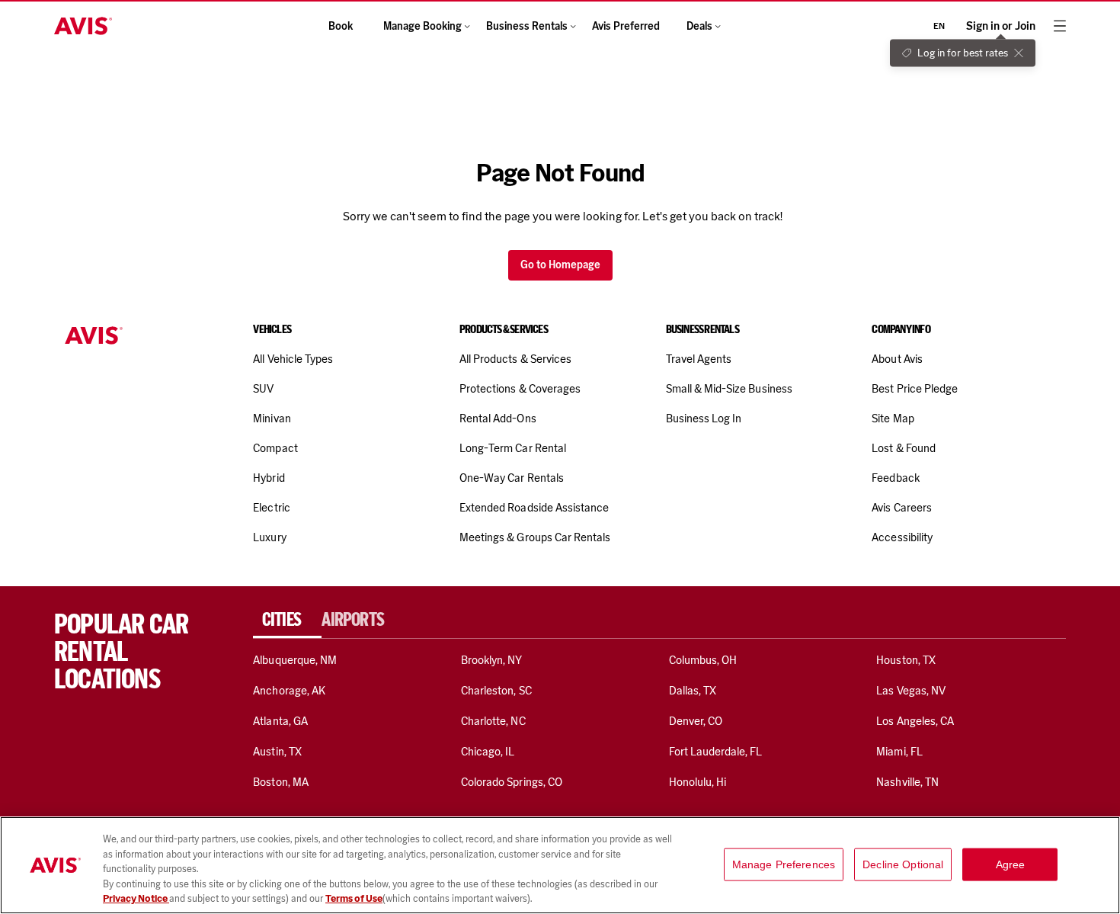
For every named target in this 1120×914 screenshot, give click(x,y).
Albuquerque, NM (295, 660)
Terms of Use (353, 898)
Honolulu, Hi (698, 782)
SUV (263, 389)
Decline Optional (902, 864)
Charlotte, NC (493, 721)
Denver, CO (695, 721)
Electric (271, 508)
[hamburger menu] (1060, 26)
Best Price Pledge (915, 389)
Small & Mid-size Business (729, 389)
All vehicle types (293, 359)
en (939, 26)
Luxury (269, 537)
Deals (699, 26)
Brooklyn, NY (492, 660)
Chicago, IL (488, 751)
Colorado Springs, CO (511, 782)
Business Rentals (527, 26)
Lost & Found (904, 448)
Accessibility (902, 537)
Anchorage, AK (289, 691)
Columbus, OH (703, 660)
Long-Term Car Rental (512, 448)
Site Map (893, 418)
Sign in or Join (1000, 26)
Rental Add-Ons (497, 418)
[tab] (287, 619)
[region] (560, 865)
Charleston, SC (496, 691)
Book (340, 26)
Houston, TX (906, 660)
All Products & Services (515, 359)
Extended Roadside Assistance (534, 508)
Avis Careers (902, 508)
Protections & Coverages (520, 389)
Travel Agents (699, 359)
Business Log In (704, 418)
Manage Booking (422, 26)
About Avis (897, 359)
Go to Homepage (560, 264)
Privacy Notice (136, 898)
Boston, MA (280, 782)
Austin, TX (277, 751)
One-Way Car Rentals (511, 478)
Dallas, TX (692, 691)
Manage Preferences (784, 864)
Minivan (271, 418)
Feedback (895, 478)
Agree (1011, 864)
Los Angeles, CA (915, 721)
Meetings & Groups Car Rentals (534, 537)
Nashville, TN (907, 782)
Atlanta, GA (280, 721)
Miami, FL (899, 751)
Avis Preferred (626, 26)
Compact (275, 448)
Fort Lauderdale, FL (716, 751)
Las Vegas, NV (911, 691)
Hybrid (268, 478)
